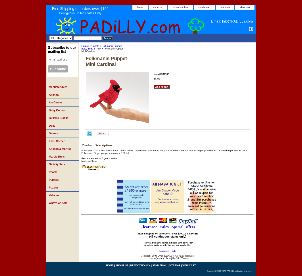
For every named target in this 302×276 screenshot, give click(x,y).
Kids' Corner (57, 141)
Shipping (164, 250)
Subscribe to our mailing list (62, 49)
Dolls (52, 125)
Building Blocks (59, 118)
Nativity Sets (57, 164)
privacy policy (180, 7)
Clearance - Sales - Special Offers (167, 227)
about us (157, 7)
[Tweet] (89, 135)
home (140, 7)
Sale (174, 250)
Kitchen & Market (60, 148)
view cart (245, 7)
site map (225, 7)
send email (204, 7)
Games (53, 133)
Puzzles (54, 187)
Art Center (55, 102)
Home (84, 46)
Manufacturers (58, 87)
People (53, 172)
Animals (54, 94)
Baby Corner (57, 110)
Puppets (94, 46)
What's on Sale (58, 203)
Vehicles (54, 195)
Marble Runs (57, 156)
